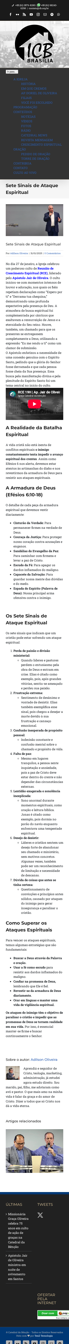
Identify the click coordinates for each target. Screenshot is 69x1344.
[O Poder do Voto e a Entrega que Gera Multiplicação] (34, 1151)
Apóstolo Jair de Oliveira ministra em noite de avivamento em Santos (17, 1267)
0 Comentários (52, 253)
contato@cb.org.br (39, 8)
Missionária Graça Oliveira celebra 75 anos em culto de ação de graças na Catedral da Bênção (18, 1230)
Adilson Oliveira (19, 253)
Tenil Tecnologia (43, 1335)
